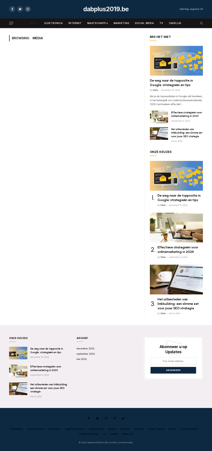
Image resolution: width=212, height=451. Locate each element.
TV (161, 23)
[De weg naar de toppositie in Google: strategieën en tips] (176, 61)
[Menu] (11, 23)
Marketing (121, 23)
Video (114, 434)
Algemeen (16, 429)
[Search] (201, 23)
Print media (157, 429)
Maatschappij (97, 23)
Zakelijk (175, 23)
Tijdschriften (89, 434)
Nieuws (125, 429)
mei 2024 (82, 359)
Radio (172, 429)
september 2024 (86, 353)
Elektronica (53, 23)
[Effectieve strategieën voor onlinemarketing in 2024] (159, 117)
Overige (139, 429)
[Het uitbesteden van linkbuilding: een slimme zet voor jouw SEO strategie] (159, 133)
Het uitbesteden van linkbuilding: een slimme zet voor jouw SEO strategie (186, 133)
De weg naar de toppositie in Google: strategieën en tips (171, 82)
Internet (75, 23)
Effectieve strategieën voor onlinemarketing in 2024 (186, 114)
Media (34, 23)
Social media (144, 23)
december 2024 (85, 348)
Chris (155, 90)
